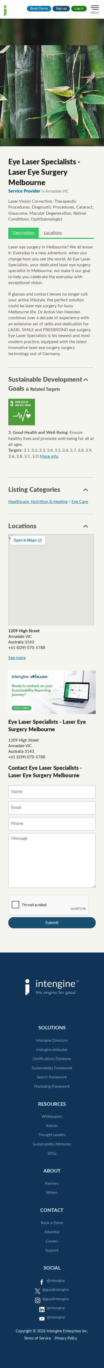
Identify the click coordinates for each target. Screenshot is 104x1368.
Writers (52, 1193)
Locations (53, 233)
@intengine (56, 1281)
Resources (52, 1104)
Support (51, 1250)
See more (17, 658)
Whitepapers (52, 1116)
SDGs (52, 1153)
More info (49, 456)
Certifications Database (52, 1059)
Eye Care (79, 502)
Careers (52, 1241)
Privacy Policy (66, 1338)
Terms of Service (37, 1338)
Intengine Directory (52, 1040)
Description (23, 233)
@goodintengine (55, 1290)
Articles (52, 1126)
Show (86, 381)
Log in (78, 8)
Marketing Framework (52, 1086)
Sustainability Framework (52, 1068)
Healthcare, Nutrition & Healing (37, 502)
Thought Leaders (52, 1135)
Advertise (51, 1232)
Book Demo (39, 8)
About (52, 1171)
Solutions (52, 1028)
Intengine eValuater (51, 1050)
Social (52, 1268)
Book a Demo (52, 1223)
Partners (52, 1184)
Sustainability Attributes (52, 1144)
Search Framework (52, 1077)
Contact (51, 1210)
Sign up (61, 8)
